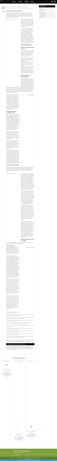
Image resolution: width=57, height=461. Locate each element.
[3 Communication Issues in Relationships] (7, 362)
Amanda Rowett (19, 430)
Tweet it (29, 353)
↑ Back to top (32, 353)
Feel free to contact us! (37, 458)
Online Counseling (21, 458)
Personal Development (19, 8)
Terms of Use (32, 458)
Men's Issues (14, 8)
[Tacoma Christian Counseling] (6, 1)
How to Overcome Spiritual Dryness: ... (19, 434)
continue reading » (31, 439)
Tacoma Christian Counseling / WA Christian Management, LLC (20, 457)
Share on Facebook (24, 353)
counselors (7, 349)
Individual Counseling (9, 8)
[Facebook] (17, 458)
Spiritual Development (25, 8)
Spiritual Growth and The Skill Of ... (31, 432)
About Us (25, 458)
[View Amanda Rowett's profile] (19, 429)
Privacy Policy (28, 458)
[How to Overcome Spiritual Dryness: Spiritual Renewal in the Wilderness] (19, 393)
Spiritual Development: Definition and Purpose (17, 7)
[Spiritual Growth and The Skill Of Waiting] (31, 393)
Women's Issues (31, 8)
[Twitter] (18, 458)
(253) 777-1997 (53, 2)
